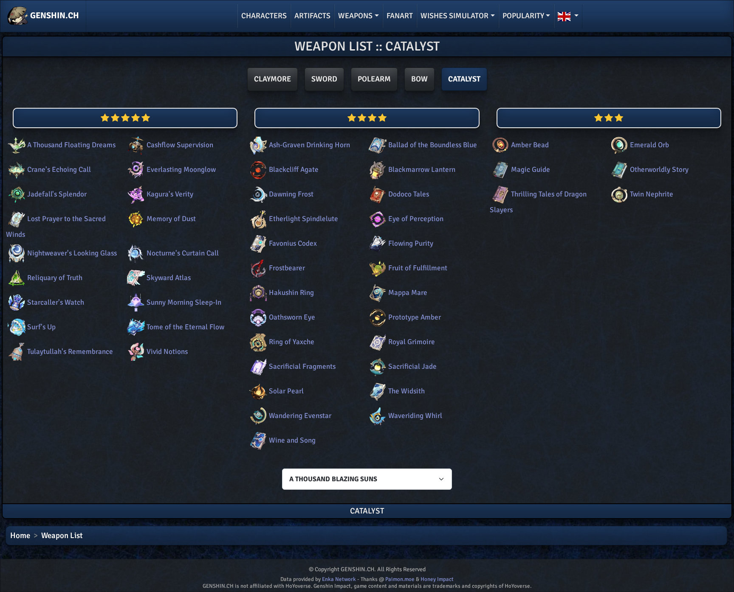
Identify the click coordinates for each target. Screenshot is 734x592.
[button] (568, 16)
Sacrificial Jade (412, 366)
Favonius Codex (293, 243)
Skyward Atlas (169, 277)
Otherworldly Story (659, 169)
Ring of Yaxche (291, 341)
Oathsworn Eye (292, 317)
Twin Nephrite (651, 194)
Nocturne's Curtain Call (183, 253)
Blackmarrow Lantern (421, 169)
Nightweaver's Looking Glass (72, 253)
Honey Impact (437, 579)
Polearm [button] (374, 79)
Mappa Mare (407, 292)
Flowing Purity (410, 243)
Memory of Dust (171, 218)
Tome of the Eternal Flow (185, 327)
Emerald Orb (649, 144)
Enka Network (339, 579)
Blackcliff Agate (294, 169)
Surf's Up (41, 327)
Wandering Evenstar (300, 415)
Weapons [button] (355, 15)
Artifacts (312, 15)
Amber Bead (530, 144)
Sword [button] (324, 79)
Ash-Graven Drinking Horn (309, 144)
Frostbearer (287, 268)
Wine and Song (292, 440)
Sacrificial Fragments (302, 366)
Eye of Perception (415, 218)
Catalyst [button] (464, 79)
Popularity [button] (523, 15)
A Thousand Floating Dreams (71, 144)
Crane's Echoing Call (59, 169)
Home (20, 535)
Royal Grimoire (411, 341)
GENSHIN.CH (53, 15)
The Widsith (406, 391)
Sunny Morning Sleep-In (184, 302)
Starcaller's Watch (55, 302)
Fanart (400, 15)
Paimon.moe (400, 579)
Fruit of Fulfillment (417, 268)
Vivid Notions (167, 351)
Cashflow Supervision (180, 144)
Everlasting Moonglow (181, 169)
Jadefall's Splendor (57, 194)
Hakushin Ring (291, 292)
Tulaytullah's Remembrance (70, 351)
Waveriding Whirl (415, 415)
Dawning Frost (291, 194)
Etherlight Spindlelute (303, 218)
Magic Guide (530, 169)
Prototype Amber (414, 317)
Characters (264, 15)
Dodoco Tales (408, 194)
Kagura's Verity (170, 194)
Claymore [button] (272, 79)
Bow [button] (419, 79)
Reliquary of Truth (54, 277)
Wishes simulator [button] (454, 15)
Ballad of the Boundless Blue (432, 144)
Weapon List (62, 535)
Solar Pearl (286, 391)
